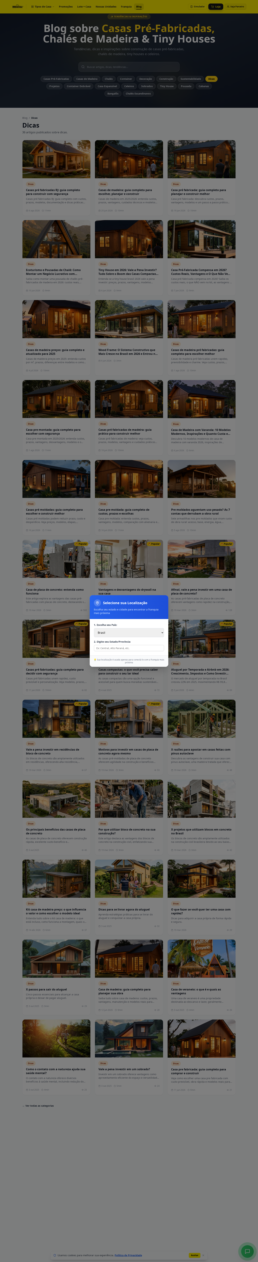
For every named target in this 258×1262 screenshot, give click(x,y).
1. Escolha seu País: (105, 625)
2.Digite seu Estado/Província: (112, 641)
